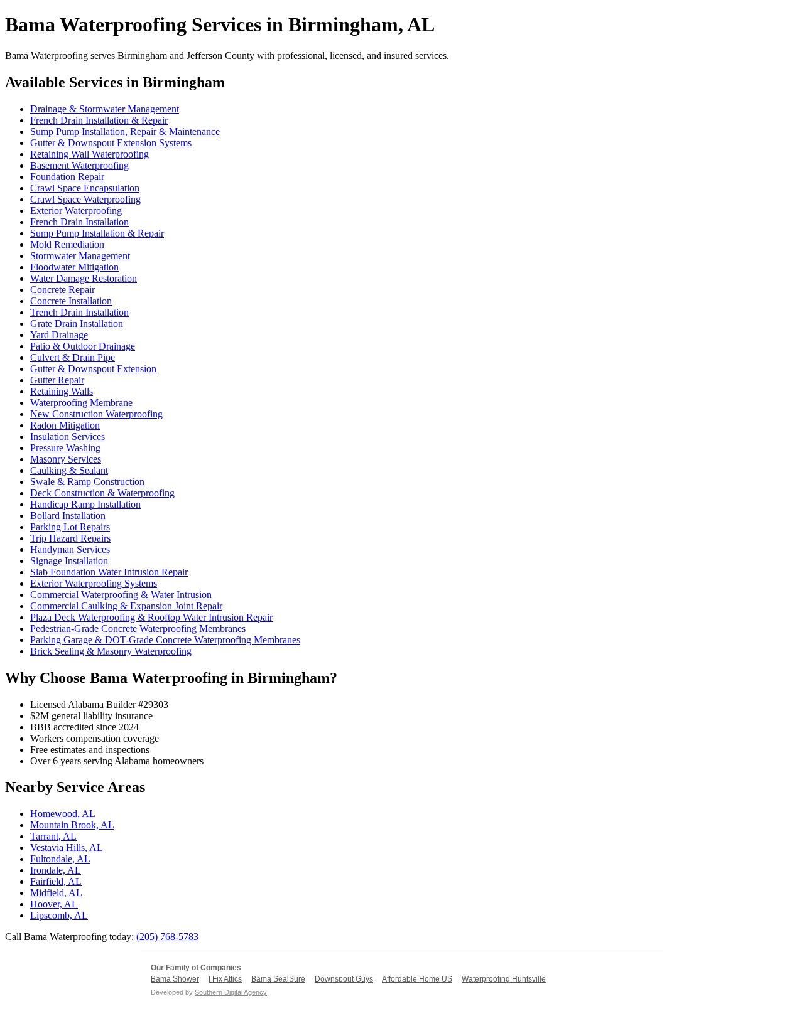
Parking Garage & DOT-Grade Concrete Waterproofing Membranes (165, 639)
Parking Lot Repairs (70, 527)
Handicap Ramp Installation (85, 504)
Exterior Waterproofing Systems (93, 583)
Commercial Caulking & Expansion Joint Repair (126, 606)
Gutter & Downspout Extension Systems (111, 142)
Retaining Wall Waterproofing (89, 154)
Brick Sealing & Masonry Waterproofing (111, 651)
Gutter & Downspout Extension (93, 368)
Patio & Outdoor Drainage (82, 346)
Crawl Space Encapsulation (84, 188)
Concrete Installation (71, 301)
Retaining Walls (61, 391)
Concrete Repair (62, 289)
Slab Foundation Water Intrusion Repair (109, 572)
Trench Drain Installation (79, 312)
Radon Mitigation (65, 425)
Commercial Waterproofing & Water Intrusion (121, 594)
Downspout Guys (344, 979)
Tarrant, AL (53, 836)
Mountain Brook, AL (72, 825)
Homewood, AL (62, 813)
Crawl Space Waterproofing (85, 199)
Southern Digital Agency (231, 992)
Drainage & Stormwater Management (104, 109)
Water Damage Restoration (83, 278)
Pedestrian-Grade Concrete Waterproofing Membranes (138, 628)
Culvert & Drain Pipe (72, 357)
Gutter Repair (57, 380)
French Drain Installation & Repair (99, 120)
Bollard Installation (68, 515)
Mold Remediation (67, 244)
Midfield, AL (56, 892)
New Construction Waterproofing (96, 414)
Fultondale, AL (60, 858)
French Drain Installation (79, 222)
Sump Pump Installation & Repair (97, 233)
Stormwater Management (80, 255)
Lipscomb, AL (59, 915)
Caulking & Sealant (69, 470)
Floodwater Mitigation (74, 267)
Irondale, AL (55, 870)
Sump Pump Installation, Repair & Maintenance (125, 131)
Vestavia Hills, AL (66, 847)
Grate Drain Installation (76, 323)
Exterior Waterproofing (76, 210)
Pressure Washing (65, 447)
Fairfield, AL (56, 881)
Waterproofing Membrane (81, 402)
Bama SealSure (278, 979)
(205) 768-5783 (167, 936)
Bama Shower (175, 979)
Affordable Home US (417, 979)
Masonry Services (65, 459)
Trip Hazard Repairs (70, 538)
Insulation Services (67, 436)
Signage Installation (69, 560)
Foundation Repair (67, 176)
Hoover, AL (54, 904)
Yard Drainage (59, 334)
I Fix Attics (225, 979)
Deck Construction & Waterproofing (102, 493)
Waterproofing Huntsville (504, 979)
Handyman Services (70, 549)
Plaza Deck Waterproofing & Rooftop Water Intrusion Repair (151, 617)
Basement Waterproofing (79, 165)
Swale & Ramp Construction (87, 481)
